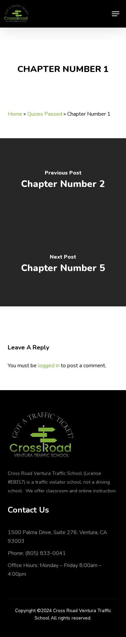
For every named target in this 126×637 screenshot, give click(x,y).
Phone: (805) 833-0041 (37, 553)
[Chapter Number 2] (63, 180)
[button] (115, 13)
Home (15, 114)
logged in (48, 365)
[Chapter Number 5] (63, 264)
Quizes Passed (44, 114)
